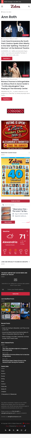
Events (3, 376)
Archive (3, 373)
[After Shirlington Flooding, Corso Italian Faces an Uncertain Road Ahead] (15, 311)
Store (2, 381)
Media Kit (3, 389)
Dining (3, 378)
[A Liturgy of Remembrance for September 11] (25, 311)
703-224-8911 (15, 411)
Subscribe (4, 386)
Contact (3, 384)
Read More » (6, 58)
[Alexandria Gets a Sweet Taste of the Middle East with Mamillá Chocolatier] (5, 316)
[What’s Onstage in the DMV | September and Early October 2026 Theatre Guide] (25, 305)
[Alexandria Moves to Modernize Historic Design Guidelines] (5, 311)
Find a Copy (15, 111)
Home (4, 12)
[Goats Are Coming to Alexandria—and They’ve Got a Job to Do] (5, 305)
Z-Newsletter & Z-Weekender (9, 394)
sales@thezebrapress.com (8, 413)
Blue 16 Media (20, 426)
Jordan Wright (5, 38)
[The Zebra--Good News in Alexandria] (15, 6)
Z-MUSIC (3, 391)
